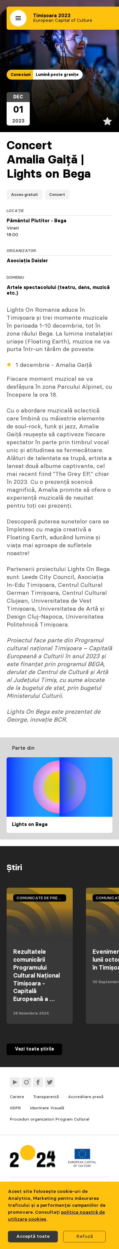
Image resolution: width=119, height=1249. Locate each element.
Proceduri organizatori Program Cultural (49, 1119)
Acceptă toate (33, 1236)
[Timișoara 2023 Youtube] (15, 1082)
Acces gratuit (24, 194)
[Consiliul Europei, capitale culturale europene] (82, 1165)
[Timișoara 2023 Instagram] (26, 1082)
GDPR (15, 1108)
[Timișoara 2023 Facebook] (38, 1082)
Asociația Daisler (27, 261)
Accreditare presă (85, 1097)
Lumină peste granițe (57, 75)
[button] (18, 18)
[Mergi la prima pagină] (32, 1157)
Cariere (17, 1097)
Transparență (46, 1097)
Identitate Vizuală (47, 1108)
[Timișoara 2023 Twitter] (50, 1082)
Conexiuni (20, 75)
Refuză (84, 1236)
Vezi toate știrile (34, 1049)
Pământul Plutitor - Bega (36, 221)
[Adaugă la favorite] (107, 121)
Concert (57, 194)
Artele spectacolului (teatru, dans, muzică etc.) (58, 290)
